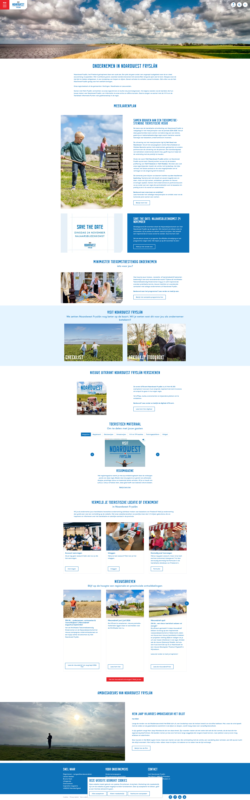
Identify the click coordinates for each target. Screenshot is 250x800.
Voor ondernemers (86, 797)
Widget (165, 434)
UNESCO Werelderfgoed (72, 788)
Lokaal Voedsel (68, 776)
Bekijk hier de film (141, 748)
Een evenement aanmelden (115, 776)
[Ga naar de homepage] (18, 5)
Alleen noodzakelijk (117, 794)
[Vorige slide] (63, 603)
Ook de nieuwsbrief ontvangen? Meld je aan (125, 679)
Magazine (86, 434)
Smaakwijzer (121, 434)
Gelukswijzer (108, 434)
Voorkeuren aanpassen (138, 794)
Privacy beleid (74, 797)
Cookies (65, 797)
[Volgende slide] (157, 454)
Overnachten (68, 783)
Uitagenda (67, 781)
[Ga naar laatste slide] (92, 454)
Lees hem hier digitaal (144, 409)
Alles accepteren (98, 794)
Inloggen (113, 569)
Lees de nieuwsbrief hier (162, 667)
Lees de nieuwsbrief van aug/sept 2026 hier (82, 666)
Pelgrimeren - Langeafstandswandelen (77, 774)
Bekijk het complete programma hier (149, 297)
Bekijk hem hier (141, 203)
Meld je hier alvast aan (144, 247)
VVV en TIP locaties (136, 434)
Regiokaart (97, 434)
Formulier (156, 569)
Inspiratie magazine (70, 786)
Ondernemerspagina (113, 774)
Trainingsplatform (152, 434)
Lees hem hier (115, 667)
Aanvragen (72, 569)
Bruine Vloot (67, 779)
